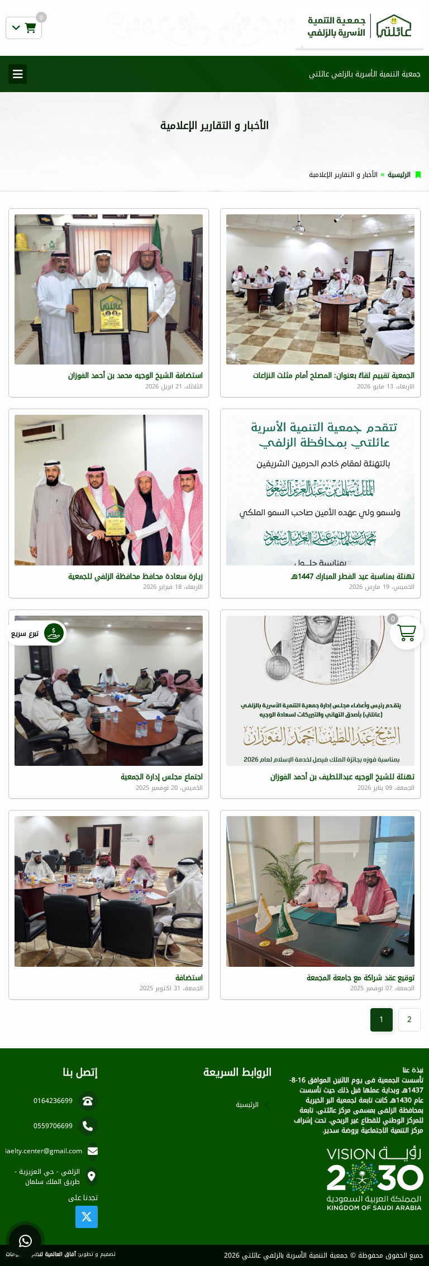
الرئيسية (399, 175)
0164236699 (53, 1101)
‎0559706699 (53, 1126)
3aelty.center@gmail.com (42, 1151)
